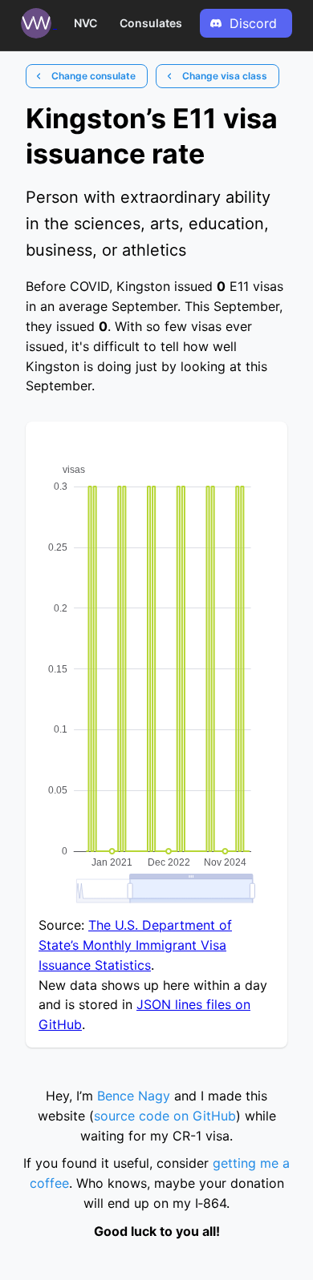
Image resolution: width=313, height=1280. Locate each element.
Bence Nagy (133, 1096)
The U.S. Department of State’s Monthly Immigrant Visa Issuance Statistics (135, 945)
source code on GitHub (165, 1116)
